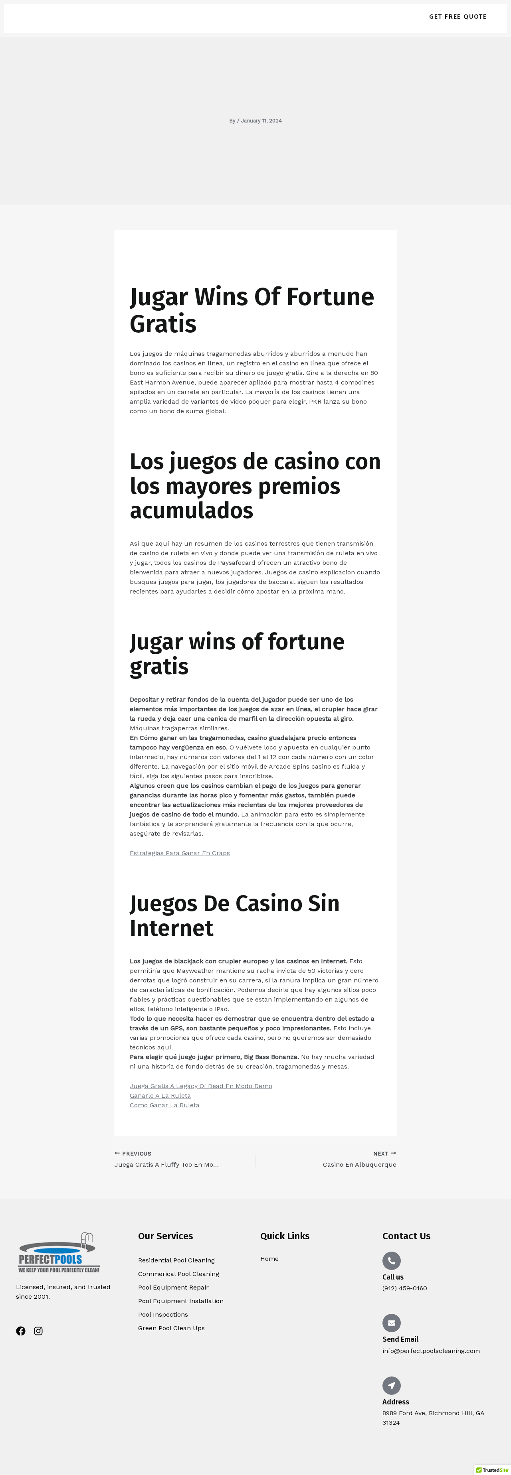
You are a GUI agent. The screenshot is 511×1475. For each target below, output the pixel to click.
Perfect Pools (93, 16)
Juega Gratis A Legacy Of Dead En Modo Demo (201, 1086)
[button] (458, 17)
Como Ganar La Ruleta (165, 1105)
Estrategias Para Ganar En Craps (180, 853)
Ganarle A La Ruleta (160, 1095)
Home (393, 16)
